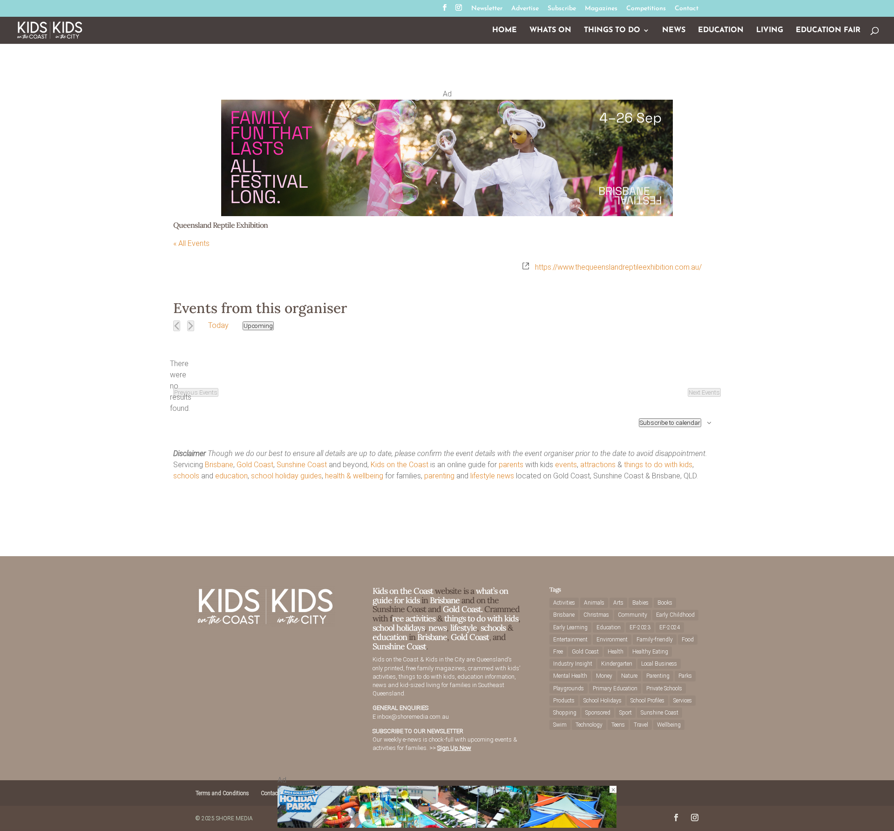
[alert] (180, 386)
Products (564, 700)
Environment (612, 639)
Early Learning (570, 627)
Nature (629, 676)
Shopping (564, 712)
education (231, 475)
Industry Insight (572, 664)
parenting (439, 475)
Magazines (601, 9)
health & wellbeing (354, 475)
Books (664, 602)
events (566, 464)
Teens (618, 725)
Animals (594, 602)
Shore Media (234, 818)
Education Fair (828, 30)
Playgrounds (568, 688)
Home (504, 30)
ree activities (413, 618)
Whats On (550, 30)
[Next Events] (190, 325)
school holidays (398, 627)
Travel (641, 725)
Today (218, 325)
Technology (589, 725)
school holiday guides (286, 475)
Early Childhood (675, 615)
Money (604, 676)
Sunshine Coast (302, 464)
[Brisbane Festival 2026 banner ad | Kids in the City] (447, 213)
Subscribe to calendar (670, 422)
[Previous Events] (176, 325)
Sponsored (597, 712)
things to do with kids (658, 464)
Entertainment (570, 639)
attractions (598, 464)
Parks (685, 676)
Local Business (659, 664)
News (673, 30)
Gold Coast (255, 464)
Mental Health (570, 676)
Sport (625, 712)
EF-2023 (640, 627)
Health (615, 651)
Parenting (658, 676)
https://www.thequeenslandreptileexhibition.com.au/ (618, 267)
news (505, 475)
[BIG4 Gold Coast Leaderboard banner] (447, 825)
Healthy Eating (650, 651)
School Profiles (647, 700)
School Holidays (602, 700)
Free (558, 651)
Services (682, 700)
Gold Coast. (461, 609)
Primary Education (615, 688)
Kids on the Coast (399, 464)
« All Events (191, 243)
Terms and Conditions (222, 793)
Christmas (596, 615)
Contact (686, 9)
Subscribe (562, 9)
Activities (564, 602)
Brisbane (219, 464)
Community (632, 615)
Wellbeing (669, 725)
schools (186, 475)
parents (511, 464)
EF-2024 (669, 627)
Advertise (525, 9)
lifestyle (482, 475)
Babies (640, 602)
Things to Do (612, 30)
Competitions (646, 9)
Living (769, 30)
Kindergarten (616, 664)
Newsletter (486, 9)
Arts (618, 602)
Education (721, 30)
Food (688, 639)
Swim (560, 725)
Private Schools (664, 688)
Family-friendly (655, 639)
